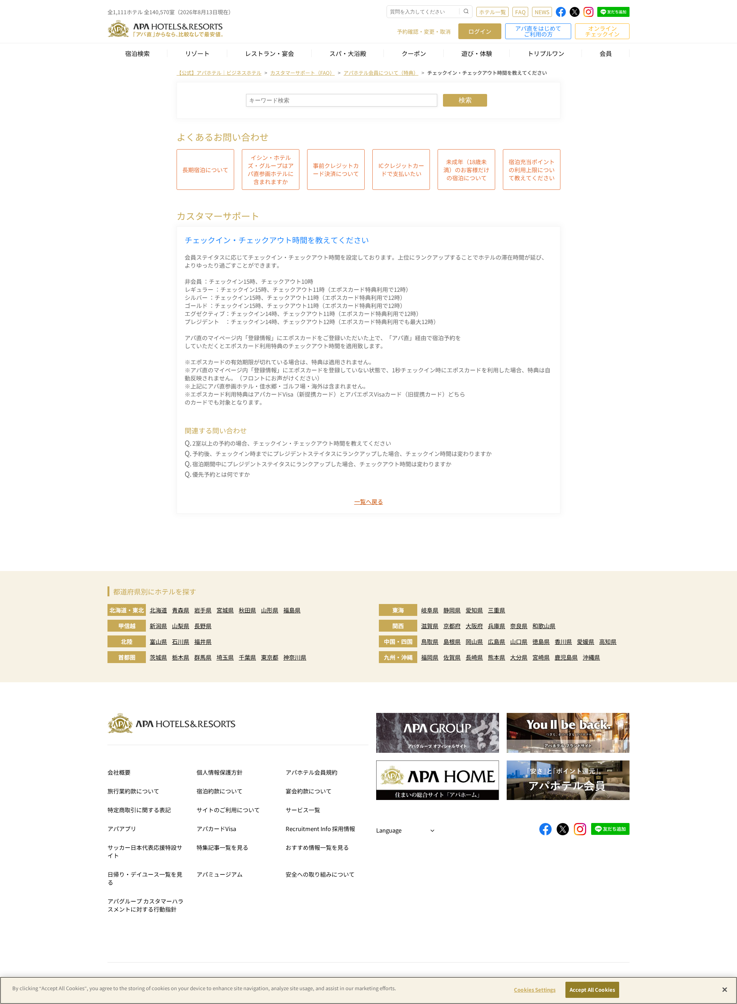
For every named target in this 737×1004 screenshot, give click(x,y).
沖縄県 (591, 657)
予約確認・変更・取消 (424, 31)
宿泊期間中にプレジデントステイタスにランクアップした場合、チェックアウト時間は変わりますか (321, 464)
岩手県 (203, 610)
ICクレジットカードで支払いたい (401, 169)
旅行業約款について (133, 791)
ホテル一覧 (492, 12)
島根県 (452, 641)
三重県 (496, 610)
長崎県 (474, 657)
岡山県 (474, 641)
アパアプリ (121, 829)
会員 (606, 53)
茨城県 (158, 657)
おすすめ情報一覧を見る (317, 847)
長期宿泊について (205, 170)
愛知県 (474, 610)
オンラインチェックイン (602, 31)
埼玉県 (225, 657)
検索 (465, 100)
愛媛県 (585, 641)
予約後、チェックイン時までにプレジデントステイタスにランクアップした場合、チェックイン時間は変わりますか (342, 453)
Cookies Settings (534, 989)
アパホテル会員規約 (311, 772)
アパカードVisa (216, 829)
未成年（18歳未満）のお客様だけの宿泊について (466, 170)
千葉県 (247, 657)
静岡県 (452, 610)
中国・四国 (398, 641)
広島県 (496, 641)
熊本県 (496, 657)
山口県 (518, 641)
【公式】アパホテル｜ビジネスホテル (219, 72)
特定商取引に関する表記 (139, 810)
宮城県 (225, 610)
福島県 (292, 610)
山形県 (269, 610)
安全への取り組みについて (320, 874)
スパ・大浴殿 (347, 53)
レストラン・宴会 (269, 53)
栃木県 (180, 657)
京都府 (452, 626)
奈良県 (518, 626)
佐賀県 (452, 657)
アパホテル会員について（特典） (381, 72)
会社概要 (119, 772)
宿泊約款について (220, 791)
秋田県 (247, 610)
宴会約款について (309, 791)
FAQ (520, 12)
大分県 (518, 657)
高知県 (607, 641)
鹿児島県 (566, 657)
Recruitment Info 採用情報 (320, 829)
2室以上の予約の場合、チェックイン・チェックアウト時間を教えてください (291, 443)
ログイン (479, 31)
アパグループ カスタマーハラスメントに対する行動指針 (145, 905)
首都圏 (127, 657)
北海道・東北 (126, 610)
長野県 (203, 626)
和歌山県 (543, 626)
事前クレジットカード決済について (336, 169)
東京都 (269, 657)
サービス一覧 (303, 810)
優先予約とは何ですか (221, 474)
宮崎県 (541, 657)
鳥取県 (429, 641)
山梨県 (180, 626)
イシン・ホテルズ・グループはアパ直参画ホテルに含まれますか (271, 169)
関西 (398, 626)
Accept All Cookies (592, 989)
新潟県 (158, 626)
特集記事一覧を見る (222, 847)
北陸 (126, 641)
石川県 (180, 641)
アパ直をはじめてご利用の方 (538, 31)
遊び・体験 (476, 53)
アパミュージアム (220, 874)
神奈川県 (294, 657)
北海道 (158, 610)
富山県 (158, 641)
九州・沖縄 (398, 657)
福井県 (203, 641)
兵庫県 (496, 626)
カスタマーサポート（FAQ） (302, 72)
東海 (398, 610)
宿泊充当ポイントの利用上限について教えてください (532, 170)
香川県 (563, 641)
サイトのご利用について (228, 810)
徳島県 (541, 641)
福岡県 (429, 657)
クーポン (414, 53)
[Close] (724, 989)
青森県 (180, 610)
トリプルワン (545, 53)
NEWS (542, 12)
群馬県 (203, 657)
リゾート (197, 53)
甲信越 (127, 626)
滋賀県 (429, 626)
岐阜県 (429, 610)
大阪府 (474, 626)
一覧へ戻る (368, 501)
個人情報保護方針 (220, 772)
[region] (368, 990)
